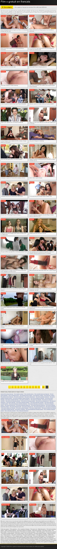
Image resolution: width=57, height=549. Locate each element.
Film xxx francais (29, 533)
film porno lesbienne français (49, 408)
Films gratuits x (13, 529)
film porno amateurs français (37, 398)
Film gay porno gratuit (41, 534)
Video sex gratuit (5, 529)
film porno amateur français (42, 396)
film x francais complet (10, 410)
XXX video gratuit (40, 532)
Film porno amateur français (31, 539)
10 (35, 387)
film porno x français (20, 409)
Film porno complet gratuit (7, 533)
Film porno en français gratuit (29, 543)
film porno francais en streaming (36, 403)
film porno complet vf (24, 399)
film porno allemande (30, 396)
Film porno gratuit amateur (29, 534)
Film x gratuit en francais (34, 541)
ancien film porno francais (7, 394)
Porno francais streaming (13, 532)
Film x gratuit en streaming (47, 541)
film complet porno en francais (41, 394)
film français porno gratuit (26, 395)
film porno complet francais (12, 399)
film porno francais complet (37, 402)
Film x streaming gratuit (10, 537)
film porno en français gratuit (28, 401)
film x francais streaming (22, 410)
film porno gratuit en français (8, 408)
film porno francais (10, 402)
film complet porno (29, 394)
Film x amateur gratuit (18, 536)
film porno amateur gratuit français (21, 398)
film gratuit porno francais (7, 396)
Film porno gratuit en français (24, 530)
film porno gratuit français (22, 408)
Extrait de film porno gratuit (36, 537)
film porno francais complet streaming (18, 403)
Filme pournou (7, 534)
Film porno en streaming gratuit (28, 532)
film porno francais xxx (27, 406)
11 (38, 387)
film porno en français (36, 399)
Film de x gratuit (20, 539)
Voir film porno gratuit (14, 540)
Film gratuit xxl (8, 536)
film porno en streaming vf (42, 401)
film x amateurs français (23, 529)
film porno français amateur (22, 402)
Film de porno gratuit (51, 532)
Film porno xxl (34, 529)
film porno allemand (19, 396)
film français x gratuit (38, 395)
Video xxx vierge (28, 536)
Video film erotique (36, 530)
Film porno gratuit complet (40, 533)
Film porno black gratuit (39, 536)
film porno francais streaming (38, 405)
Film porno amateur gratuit (23, 537)
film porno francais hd (10, 405)
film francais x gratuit (49, 395)
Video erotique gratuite (10, 530)
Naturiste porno (42, 529)
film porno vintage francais (7, 409)
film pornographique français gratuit (34, 409)
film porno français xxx (39, 406)
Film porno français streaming (43, 540)
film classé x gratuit (18, 394)
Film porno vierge (46, 530)
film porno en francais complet (13, 401)
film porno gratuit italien (35, 408)
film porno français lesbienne (23, 405)
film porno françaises (51, 406)
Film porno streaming (16, 534)
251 (43, 387)
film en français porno (13, 395)
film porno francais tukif (15, 406)
